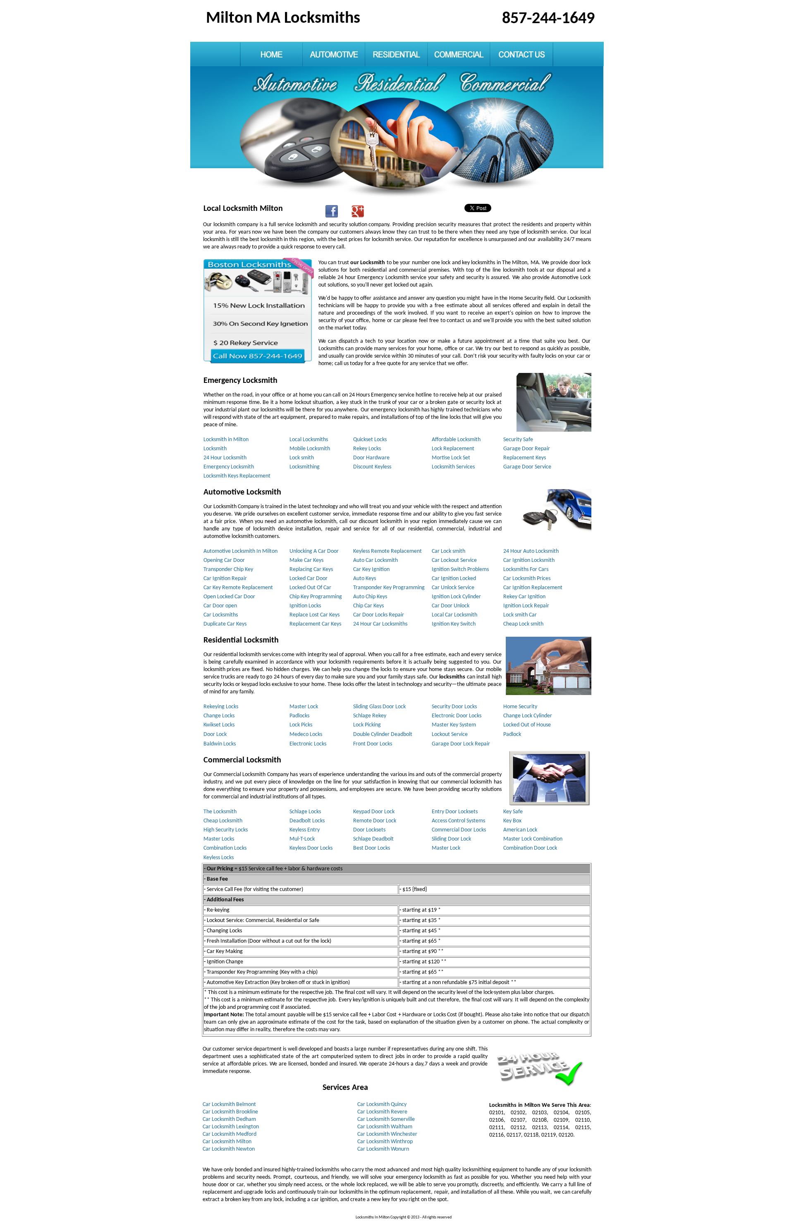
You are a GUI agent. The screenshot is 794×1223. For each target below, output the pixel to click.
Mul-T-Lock (302, 839)
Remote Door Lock (374, 821)
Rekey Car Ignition (524, 597)
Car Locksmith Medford (229, 1134)
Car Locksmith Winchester (387, 1134)
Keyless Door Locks (310, 848)
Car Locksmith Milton (227, 1142)
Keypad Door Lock (374, 812)
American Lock (520, 830)
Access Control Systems (458, 821)
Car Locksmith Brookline (230, 1112)
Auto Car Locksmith (375, 560)
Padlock (512, 734)
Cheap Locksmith (222, 821)
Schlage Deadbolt (373, 839)
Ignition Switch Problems (460, 569)
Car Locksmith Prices (526, 579)
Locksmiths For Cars (525, 569)
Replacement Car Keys (315, 624)
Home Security (520, 707)
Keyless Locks (218, 858)
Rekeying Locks (220, 707)
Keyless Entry (304, 830)
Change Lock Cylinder (527, 716)
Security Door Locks (454, 707)
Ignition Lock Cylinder (456, 597)
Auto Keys (364, 579)
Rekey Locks (367, 449)
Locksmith (215, 449)
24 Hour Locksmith (224, 458)
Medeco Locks (305, 734)
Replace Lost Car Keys (314, 615)
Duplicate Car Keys (224, 624)
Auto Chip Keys (370, 597)
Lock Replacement (453, 449)
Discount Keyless (372, 467)
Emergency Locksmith (228, 467)
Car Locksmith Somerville (386, 1119)
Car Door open (220, 606)
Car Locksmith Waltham (384, 1127)
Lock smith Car (520, 615)
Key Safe (513, 812)
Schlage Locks (305, 812)
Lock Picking (367, 725)
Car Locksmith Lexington (231, 1127)
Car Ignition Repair (225, 579)
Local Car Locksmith (454, 615)
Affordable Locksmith (456, 440)
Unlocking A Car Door (314, 551)
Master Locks (218, 839)
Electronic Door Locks (456, 716)
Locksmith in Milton (226, 440)
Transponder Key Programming (389, 588)
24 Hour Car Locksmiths (380, 624)
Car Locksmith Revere (382, 1112)
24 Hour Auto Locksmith (531, 551)
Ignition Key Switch (454, 624)
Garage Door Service (527, 467)
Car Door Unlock (450, 606)
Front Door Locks (372, 744)
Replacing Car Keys (311, 569)
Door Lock (215, 734)
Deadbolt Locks (307, 821)
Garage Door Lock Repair (461, 744)
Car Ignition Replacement (532, 588)
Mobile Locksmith (309, 449)
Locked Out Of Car (310, 588)
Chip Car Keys (368, 606)
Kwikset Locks (218, 725)
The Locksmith (220, 812)
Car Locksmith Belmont (229, 1104)
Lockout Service (450, 734)
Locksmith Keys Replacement (236, 476)
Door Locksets (369, 830)
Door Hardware (371, 458)
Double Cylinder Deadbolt (382, 734)
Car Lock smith (448, 551)
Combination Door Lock (530, 848)
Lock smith (301, 458)
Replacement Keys (524, 458)
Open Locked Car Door (229, 597)
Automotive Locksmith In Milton (240, 551)
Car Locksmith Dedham (229, 1119)
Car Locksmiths (220, 615)
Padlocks (299, 716)
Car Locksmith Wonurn (383, 1149)
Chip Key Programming (315, 597)
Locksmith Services (453, 467)
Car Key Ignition (371, 569)
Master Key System (454, 725)
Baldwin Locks (219, 744)
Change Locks (218, 716)
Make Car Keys (306, 560)
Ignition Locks (305, 606)
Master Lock (303, 707)
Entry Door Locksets (455, 812)
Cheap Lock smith (523, 624)
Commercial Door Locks (459, 830)
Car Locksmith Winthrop (385, 1142)
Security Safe (518, 440)
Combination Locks (224, 848)
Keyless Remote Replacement (387, 551)
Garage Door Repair (526, 449)
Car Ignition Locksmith (529, 560)
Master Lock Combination (532, 839)
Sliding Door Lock (451, 839)
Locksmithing (304, 467)
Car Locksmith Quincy (382, 1104)
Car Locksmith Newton (229, 1149)
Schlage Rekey (369, 716)
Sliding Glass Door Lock (379, 707)
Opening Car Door (224, 560)
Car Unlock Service (453, 588)
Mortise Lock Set (451, 458)
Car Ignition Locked (454, 579)
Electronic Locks (307, 744)
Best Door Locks (371, 848)
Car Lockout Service (454, 560)
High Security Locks (225, 830)
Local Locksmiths (308, 440)
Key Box (512, 821)
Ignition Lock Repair (526, 606)
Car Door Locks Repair (378, 615)
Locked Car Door (308, 579)
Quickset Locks (370, 440)
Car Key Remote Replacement (238, 588)
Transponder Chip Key (228, 569)
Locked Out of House (527, 725)
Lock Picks (300, 725)
